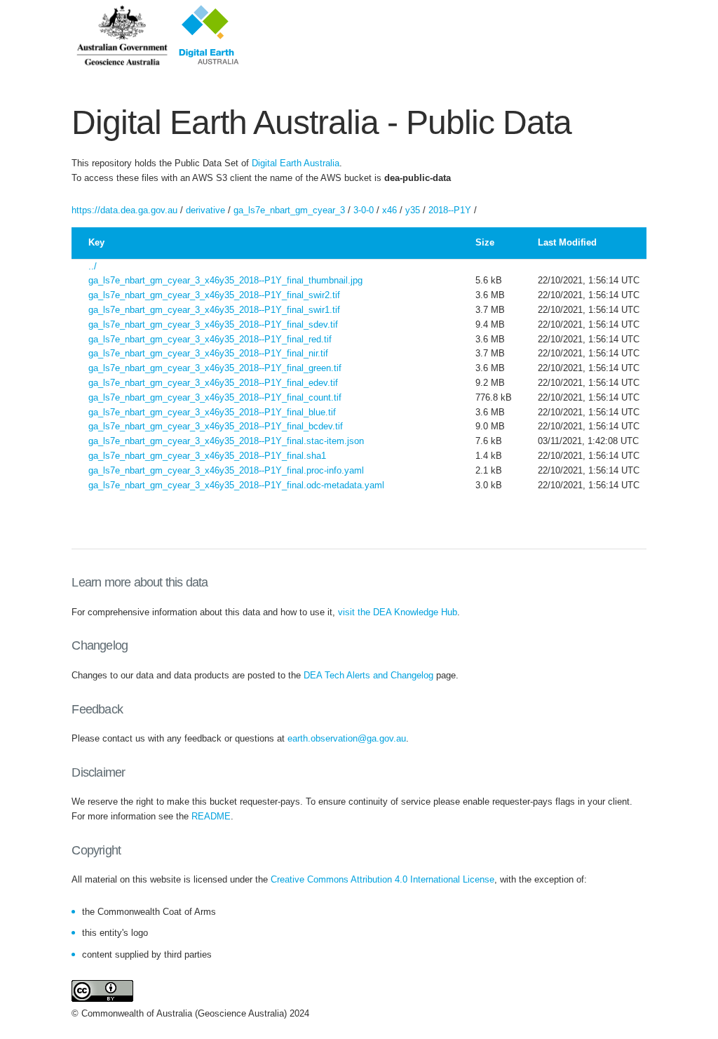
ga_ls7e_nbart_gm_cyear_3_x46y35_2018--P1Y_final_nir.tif (208, 353)
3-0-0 (363, 210)
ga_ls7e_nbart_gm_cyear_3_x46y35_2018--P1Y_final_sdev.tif (213, 324)
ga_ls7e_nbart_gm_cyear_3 (289, 210)
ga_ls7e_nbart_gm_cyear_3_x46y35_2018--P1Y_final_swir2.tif (214, 295)
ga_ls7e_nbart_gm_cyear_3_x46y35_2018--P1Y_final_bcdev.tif (215, 426)
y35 (412, 210)
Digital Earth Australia (295, 163)
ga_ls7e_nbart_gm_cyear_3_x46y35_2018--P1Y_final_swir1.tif (214, 309)
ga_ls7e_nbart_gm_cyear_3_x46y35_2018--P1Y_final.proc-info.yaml (226, 470)
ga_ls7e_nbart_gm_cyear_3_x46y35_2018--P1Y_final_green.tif (214, 368)
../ (92, 266)
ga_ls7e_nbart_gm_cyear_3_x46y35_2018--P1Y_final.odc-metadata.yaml (236, 485)
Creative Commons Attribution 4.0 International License (382, 879)
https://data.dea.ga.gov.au (124, 210)
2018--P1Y (449, 210)
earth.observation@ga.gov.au (346, 738)
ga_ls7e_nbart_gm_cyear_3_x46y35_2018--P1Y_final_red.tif (210, 339)
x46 (389, 210)
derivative (205, 210)
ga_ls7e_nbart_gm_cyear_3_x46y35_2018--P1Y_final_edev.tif (213, 382)
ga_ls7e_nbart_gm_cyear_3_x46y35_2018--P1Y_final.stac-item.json (226, 441)
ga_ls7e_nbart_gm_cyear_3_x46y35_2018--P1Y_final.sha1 (207, 455)
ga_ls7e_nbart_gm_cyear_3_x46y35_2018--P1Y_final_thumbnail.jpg (225, 280)
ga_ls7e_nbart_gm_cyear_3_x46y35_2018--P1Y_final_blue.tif (212, 412)
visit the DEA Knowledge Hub (397, 612)
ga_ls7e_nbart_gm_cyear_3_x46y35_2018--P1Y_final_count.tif (214, 397)
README (211, 816)
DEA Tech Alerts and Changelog (368, 675)
